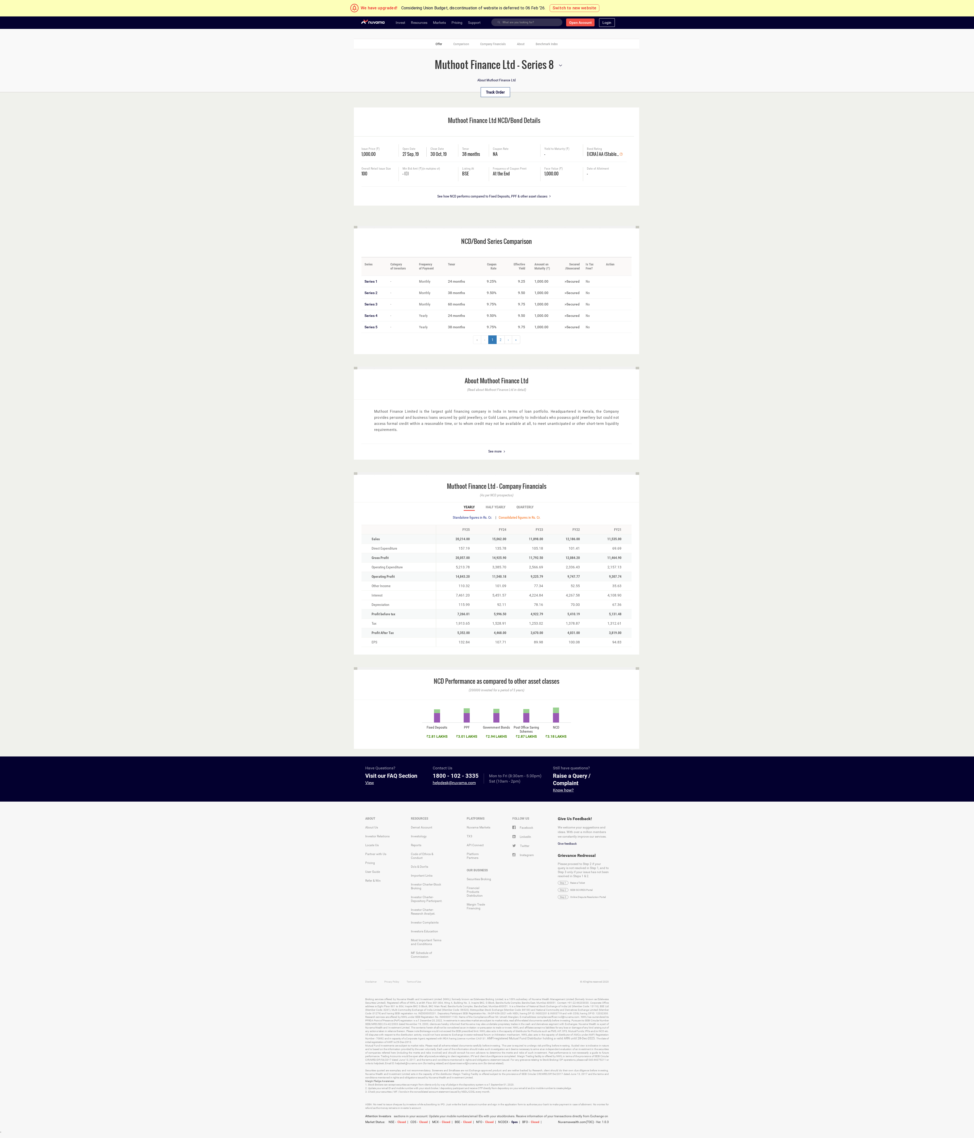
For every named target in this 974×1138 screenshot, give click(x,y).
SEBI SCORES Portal (581, 890)
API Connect (475, 845)
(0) (406, 173)
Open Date (409, 149)
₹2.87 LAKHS (526, 736)
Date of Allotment (598, 168)
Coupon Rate (501, 149)
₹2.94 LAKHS (496, 736)
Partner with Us (375, 854)
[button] (607, 22)
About (521, 44)
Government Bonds (496, 727)
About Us (371, 827)
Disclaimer (371, 981)
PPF (467, 727)
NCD (556, 727)
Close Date (437, 149)
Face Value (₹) (553, 168)
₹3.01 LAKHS (466, 736)
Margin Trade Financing (476, 906)
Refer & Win (373, 880)
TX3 (469, 836)
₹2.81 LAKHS (437, 736)
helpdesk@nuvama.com (454, 782)
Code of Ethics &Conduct (422, 856)
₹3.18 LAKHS (556, 736)
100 (364, 173)
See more (495, 451)
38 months (471, 153)
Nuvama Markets (478, 827)
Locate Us (372, 845)
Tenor (465, 149)
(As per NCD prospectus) (496, 495)
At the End (501, 173)
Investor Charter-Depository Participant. (426, 899)
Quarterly (525, 507)
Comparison (461, 44)
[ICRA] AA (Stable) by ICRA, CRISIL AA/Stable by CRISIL (603, 153)
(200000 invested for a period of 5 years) (496, 690)
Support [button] (474, 23)
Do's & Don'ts (419, 867)
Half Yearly (496, 507)
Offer (439, 44)
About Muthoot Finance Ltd (496, 80)
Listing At (468, 168)
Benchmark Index (547, 44)
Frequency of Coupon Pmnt (510, 168)
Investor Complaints (425, 922)
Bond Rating (594, 149)
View (369, 782)
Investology (419, 836)
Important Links (421, 875)
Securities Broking (479, 879)
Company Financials (493, 44)
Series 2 (370, 293)
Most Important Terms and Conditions (426, 942)
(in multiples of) (431, 168)
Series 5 (370, 327)
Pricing (370, 863)
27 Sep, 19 (411, 153)
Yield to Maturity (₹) (556, 149)
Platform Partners (473, 856)
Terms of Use (414, 981)
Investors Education (424, 931)
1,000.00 (368, 153)
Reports (416, 845)
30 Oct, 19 (438, 153)
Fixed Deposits (437, 727)
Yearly (469, 507)
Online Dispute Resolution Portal (588, 897)
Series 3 (370, 304)
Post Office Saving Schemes (526, 729)
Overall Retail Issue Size (376, 168)
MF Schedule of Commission (421, 955)
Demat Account (421, 827)
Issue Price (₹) (370, 149)
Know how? (563, 790)
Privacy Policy (391, 981)
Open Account (580, 23)
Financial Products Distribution (475, 891)
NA (495, 153)
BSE (465, 173)
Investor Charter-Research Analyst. (423, 911)
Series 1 (370, 281)
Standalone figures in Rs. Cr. (472, 517)
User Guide (372, 872)
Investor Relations (377, 836)
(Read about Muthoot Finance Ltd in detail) (496, 390)
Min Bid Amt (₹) (421, 168)
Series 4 (370, 316)
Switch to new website (574, 8)
